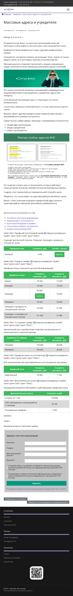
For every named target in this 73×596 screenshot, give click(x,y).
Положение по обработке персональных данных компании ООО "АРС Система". (36, 489)
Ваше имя (11, 443)
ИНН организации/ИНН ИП (14, 455)
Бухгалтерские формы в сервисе (21, 223)
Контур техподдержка (11, 537)
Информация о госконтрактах (20, 220)
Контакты (7, 517)
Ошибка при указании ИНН (19, 229)
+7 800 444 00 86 (23, 2)
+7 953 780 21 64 (38, 2)
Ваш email (11, 460)
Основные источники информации (22, 218)
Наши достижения (10, 525)
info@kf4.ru (50, 2)
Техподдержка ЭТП (10, 541)
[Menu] (68, 9)
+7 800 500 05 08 (23, 5)
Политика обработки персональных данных (18, 591)
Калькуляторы (8, 562)
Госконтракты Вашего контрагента (22, 226)
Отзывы (6, 554)
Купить (59, 254)
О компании (8, 521)
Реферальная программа (12, 558)
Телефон (10, 448)
